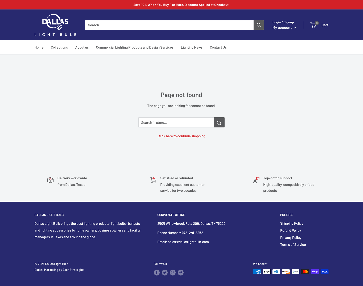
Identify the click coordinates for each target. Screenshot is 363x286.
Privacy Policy (290, 237)
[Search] (259, 24)
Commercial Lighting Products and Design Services (135, 47)
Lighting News (192, 47)
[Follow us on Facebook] (157, 272)
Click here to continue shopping (181, 136)
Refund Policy (290, 230)
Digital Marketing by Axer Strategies (59, 269)
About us (82, 47)
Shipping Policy (291, 223)
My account (282, 27)
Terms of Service (293, 244)
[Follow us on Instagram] (173, 272)
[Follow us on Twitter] (165, 272)
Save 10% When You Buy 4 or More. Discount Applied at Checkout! (181, 5)
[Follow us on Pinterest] (181, 272)
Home (38, 47)
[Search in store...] (219, 122)
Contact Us (218, 47)
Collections (59, 47)
